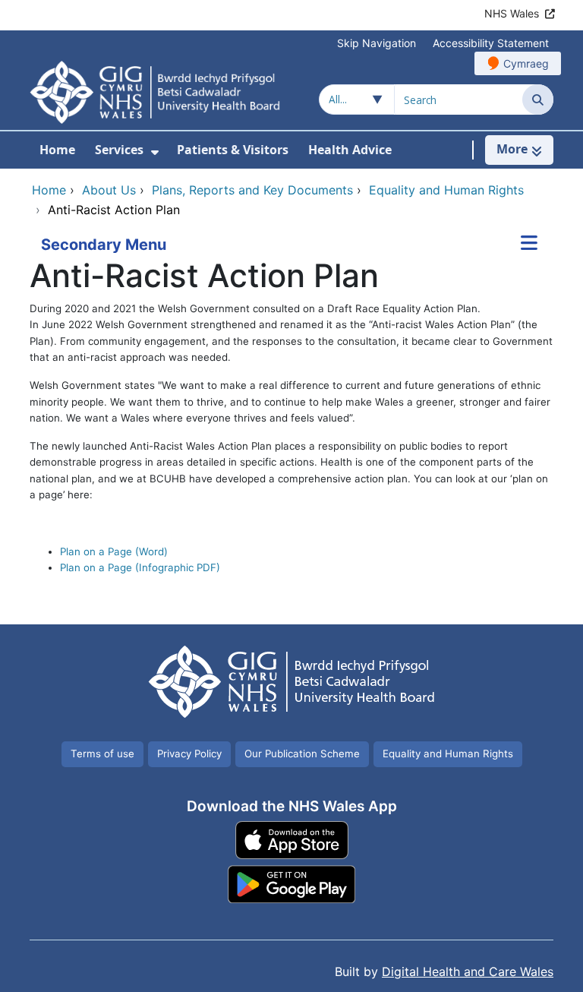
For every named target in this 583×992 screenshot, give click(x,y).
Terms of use (102, 753)
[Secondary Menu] (529, 244)
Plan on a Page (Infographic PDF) (140, 567)
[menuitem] (155, 152)
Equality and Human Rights (448, 753)
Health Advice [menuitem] (350, 149)
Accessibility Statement (491, 42)
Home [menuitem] (57, 149)
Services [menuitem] (119, 149)
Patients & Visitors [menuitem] (232, 149)
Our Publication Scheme (302, 753)
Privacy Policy (189, 753)
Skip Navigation (376, 42)
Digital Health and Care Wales (467, 971)
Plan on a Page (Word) (114, 551)
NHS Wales (511, 13)
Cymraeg (526, 63)
